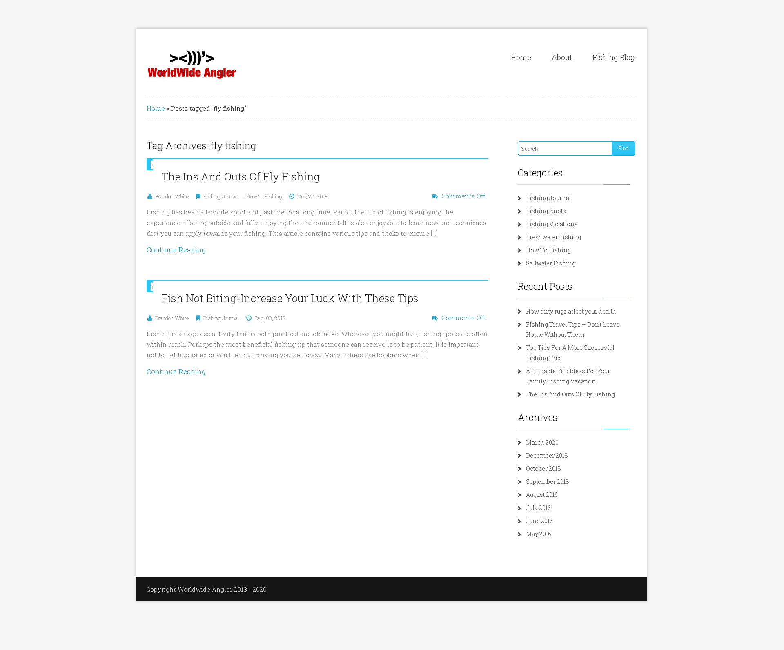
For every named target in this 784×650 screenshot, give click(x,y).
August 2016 (542, 495)
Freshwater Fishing (553, 237)
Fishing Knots (546, 211)
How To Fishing (264, 196)
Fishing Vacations (552, 224)
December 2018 (547, 455)
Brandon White (172, 196)
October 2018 (543, 468)
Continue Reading (176, 249)
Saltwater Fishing (550, 263)
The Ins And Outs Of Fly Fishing (240, 176)
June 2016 (539, 521)
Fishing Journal (221, 196)
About (562, 57)
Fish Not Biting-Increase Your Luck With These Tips (290, 298)
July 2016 (538, 508)
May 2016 (538, 534)
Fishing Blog (613, 57)
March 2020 (542, 442)
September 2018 (547, 481)
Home (521, 57)
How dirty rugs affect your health (571, 311)
